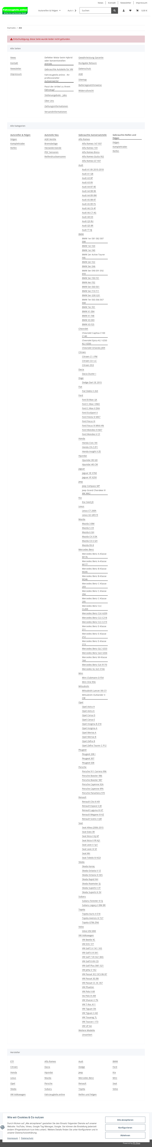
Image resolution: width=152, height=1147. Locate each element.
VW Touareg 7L (89, 1017)
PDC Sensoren (51, 152)
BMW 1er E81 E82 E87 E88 (93, 240)
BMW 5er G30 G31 (91, 295)
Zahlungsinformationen (56, 106)
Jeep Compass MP (91, 486)
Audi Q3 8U (87, 221)
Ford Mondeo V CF (91, 434)
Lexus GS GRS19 (90, 515)
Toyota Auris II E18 (91, 913)
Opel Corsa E (88, 719)
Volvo (81, 926)
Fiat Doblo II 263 (90, 391)
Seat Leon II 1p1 (90, 844)
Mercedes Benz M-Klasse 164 (94, 659)
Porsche (82, 767)
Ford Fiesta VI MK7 (91, 416)
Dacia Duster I (89, 373)
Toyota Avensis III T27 (92, 918)
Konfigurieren (125, 1127)
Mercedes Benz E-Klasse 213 (94, 643)
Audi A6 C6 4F (89, 208)
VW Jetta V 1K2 (89, 969)
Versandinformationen (56, 111)
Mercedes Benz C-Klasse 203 (94, 585)
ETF (12, 1061)
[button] (123, 10)
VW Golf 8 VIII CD (90, 961)
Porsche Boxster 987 (92, 780)
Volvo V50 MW (89, 931)
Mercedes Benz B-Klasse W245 (94, 570)
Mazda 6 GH (88, 532)
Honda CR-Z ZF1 (90, 447)
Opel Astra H (88, 706)
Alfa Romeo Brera (90, 152)
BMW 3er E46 (88, 266)
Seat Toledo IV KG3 (91, 857)
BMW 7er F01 (88, 307)
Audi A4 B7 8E (89, 186)
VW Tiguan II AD (90, 1013)
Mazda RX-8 (88, 545)
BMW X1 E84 (88, 311)
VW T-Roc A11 (89, 1004)
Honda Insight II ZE (91, 451)
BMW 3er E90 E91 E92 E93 (93, 272)
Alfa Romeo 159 (90, 147)
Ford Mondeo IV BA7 (92, 429)
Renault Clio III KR (91, 801)
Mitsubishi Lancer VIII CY (94, 690)
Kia (80, 497)
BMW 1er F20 (88, 245)
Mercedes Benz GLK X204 (94, 652)
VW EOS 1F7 (88, 944)
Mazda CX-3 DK (89, 536)
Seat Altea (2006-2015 (92, 827)
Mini (81, 673)
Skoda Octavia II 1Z (91, 870)
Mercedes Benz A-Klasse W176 (94, 555)
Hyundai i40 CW (90, 464)
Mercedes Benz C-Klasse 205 (94, 600)
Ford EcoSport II (90, 412)
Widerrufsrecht (86, 90)
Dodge (82, 1066)
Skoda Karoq (88, 866)
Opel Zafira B (88, 741)
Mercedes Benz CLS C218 (94, 617)
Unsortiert (87, 1034)
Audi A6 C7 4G (89, 212)
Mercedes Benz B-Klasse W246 (94, 578)
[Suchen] (114, 10)
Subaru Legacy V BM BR (94, 905)
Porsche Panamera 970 (93, 793)
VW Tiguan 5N (89, 1008)
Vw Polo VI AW (89, 995)
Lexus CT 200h (89, 510)
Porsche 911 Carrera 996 (94, 771)
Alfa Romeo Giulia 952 (93, 156)
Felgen (13, 139)
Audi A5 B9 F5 (89, 204)
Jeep (81, 481)
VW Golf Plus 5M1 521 (93, 965)
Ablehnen (125, 1135)
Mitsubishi (84, 686)
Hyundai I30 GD (90, 460)
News (100, 2)
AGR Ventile (50, 139)
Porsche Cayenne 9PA (92, 788)
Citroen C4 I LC (89, 360)
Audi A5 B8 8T (89, 199)
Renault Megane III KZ (93, 814)
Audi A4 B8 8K (89, 191)
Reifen (13, 147)
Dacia (81, 369)
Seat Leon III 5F (89, 849)
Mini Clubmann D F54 (93, 677)
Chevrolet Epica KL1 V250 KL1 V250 (94, 342)
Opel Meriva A (89, 732)
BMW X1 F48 (88, 315)
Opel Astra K (88, 711)
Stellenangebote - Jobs (56, 95)
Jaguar (82, 468)
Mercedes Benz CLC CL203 (92, 607)
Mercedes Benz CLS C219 (94, 622)
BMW (81, 234)
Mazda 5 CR (88, 527)
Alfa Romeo (84, 139)
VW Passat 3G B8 (90, 978)
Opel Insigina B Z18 (91, 723)
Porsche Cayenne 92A (92, 784)
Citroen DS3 (88, 365)
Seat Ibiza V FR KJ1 (91, 840)
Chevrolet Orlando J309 (93, 347)
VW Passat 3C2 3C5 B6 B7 (94, 974)
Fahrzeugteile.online (55, 1094)
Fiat (80, 386)
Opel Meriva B (89, 736)
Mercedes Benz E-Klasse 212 (94, 635)
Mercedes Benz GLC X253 (94, 648)
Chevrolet (83, 328)
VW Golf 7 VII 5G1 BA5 (92, 956)
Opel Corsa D (88, 715)
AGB (81, 74)
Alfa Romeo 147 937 (92, 143)
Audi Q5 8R (87, 225)
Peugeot (83, 749)
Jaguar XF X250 (89, 477)
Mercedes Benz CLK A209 (94, 613)
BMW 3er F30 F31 (90, 278)
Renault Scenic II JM (92, 818)
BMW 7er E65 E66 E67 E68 (93, 301)
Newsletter (125, 2)
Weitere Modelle (87, 1030)
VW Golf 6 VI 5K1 (90, 952)
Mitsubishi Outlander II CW (93, 696)
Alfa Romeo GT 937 (91, 160)
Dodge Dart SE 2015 (92, 382)
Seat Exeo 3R (88, 831)
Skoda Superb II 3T (91, 887)
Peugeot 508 (88, 762)
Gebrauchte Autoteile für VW (59, 69)
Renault (82, 797)
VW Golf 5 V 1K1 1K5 (92, 948)
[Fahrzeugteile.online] (15, 11)
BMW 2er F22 (88, 262)
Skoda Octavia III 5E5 (92, 874)
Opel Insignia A (89, 728)
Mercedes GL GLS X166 (93, 669)
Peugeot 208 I (88, 754)
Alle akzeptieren (125, 1120)
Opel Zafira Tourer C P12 (94, 745)
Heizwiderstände (53, 147)
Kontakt (112, 2)
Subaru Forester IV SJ (92, 900)
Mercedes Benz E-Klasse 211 (94, 628)
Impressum (141, 2)
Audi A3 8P (87, 178)
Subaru (82, 896)
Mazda (82, 519)
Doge (81, 378)
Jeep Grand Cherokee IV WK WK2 (94, 492)
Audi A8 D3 (87, 216)
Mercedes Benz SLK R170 (94, 664)
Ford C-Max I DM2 (91, 404)
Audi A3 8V (87, 182)
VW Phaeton (88, 987)
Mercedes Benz (86, 549)
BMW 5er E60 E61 (90, 286)
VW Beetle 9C (88, 939)
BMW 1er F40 (88, 250)
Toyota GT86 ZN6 (90, 922)
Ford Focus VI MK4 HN (93, 425)
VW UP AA (87, 1026)
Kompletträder (17, 143)
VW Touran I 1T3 (90, 1021)
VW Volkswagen (86, 935)
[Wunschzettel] (130, 10)
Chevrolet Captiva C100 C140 (93, 334)
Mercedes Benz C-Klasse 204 (94, 593)
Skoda (81, 862)
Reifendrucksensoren (55, 156)
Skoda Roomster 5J (91, 883)
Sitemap (83, 79)
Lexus (81, 506)
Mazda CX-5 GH (89, 540)
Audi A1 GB (87, 173)
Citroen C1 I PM (89, 356)
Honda (82, 438)
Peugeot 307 (88, 758)
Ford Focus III (88, 421)
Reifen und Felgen (88, 1094)
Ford (81, 395)
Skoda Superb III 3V (91, 892)
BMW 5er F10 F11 (90, 291)
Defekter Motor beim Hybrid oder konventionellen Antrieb (58, 60)
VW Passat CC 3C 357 (92, 982)
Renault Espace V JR (92, 805)
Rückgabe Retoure (88, 63)
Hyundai (83, 455)
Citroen (82, 352)
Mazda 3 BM (88, 523)
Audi (81, 165)
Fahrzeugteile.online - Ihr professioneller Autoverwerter (57, 77)
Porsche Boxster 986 (92, 775)
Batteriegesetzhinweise (90, 85)
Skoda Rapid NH (90, 879)
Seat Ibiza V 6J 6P (90, 836)
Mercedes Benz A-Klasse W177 (94, 563)
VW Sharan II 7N (90, 1000)
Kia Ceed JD (88, 502)
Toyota (82, 909)
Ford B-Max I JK (89, 399)
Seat (81, 823)
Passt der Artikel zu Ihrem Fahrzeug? (57, 88)
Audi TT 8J (87, 229)
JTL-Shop (136, 1143)
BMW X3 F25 (88, 324)
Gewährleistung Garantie (91, 57)
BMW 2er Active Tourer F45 (93, 256)
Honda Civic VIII (89, 442)
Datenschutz (85, 68)
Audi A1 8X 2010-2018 (93, 169)
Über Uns (49, 100)
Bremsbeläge (51, 143)
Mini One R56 (89, 681)
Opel (81, 702)
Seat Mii (86, 853)
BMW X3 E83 (88, 320)
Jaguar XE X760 (89, 473)
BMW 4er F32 (88, 282)
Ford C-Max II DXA (91, 408)
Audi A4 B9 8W (89, 195)
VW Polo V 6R (88, 991)
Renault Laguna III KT (92, 810)
